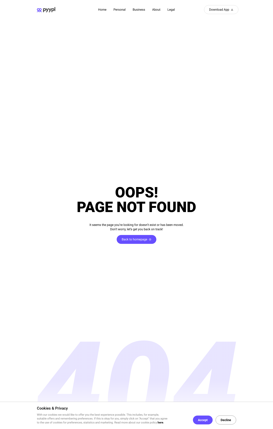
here (160, 422)
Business (139, 9)
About (156, 9)
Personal (119, 9)
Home (102, 9)
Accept (203, 420)
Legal (171, 9)
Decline (226, 420)
